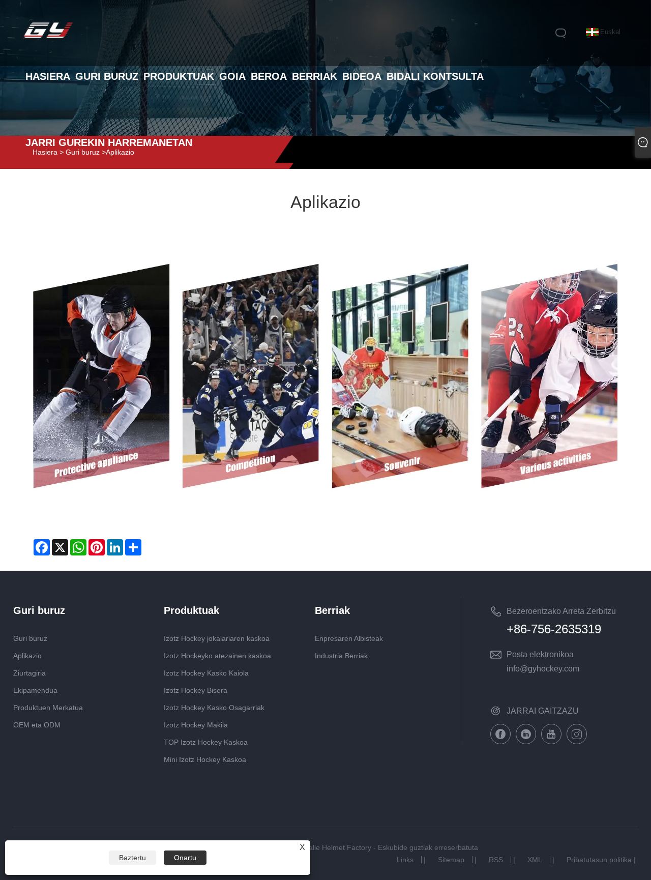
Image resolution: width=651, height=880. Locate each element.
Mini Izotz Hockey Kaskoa (205, 759)
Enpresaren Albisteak (349, 638)
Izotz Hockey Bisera (195, 690)
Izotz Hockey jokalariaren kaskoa (217, 638)
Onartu (185, 858)
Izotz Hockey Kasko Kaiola (206, 673)
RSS (496, 860)
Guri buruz (30, 638)
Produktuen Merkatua (48, 707)
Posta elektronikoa (540, 654)
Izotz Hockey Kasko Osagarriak (214, 707)
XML (534, 860)
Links (405, 860)
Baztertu (132, 858)
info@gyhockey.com (543, 668)
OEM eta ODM (37, 725)
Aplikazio (27, 656)
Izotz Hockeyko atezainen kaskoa (217, 656)
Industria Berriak (341, 656)
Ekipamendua (35, 690)
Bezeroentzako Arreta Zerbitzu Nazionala (561, 613)
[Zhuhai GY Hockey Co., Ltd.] (48, 39)
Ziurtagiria (29, 673)
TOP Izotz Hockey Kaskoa (206, 742)
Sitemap (451, 860)
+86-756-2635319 (554, 629)
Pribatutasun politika (599, 860)
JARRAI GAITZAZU (543, 711)
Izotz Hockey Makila (196, 725)
